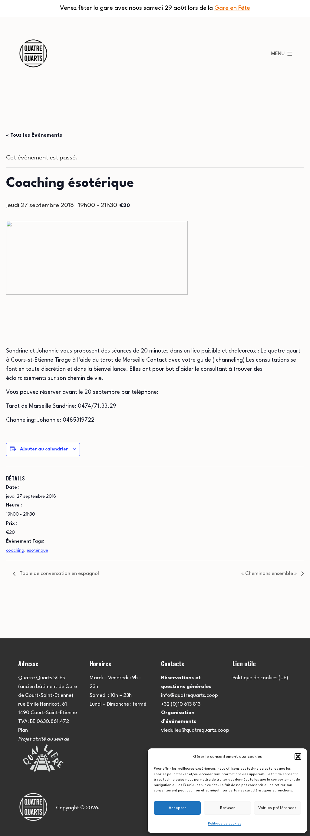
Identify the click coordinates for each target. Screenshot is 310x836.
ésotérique (37, 550)
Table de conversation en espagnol (58, 573)
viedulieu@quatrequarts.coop (195, 730)
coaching (15, 550)
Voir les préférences (277, 808)
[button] (298, 757)
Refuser (227, 808)
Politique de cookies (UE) (260, 678)
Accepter (177, 808)
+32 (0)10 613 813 (180, 704)
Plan (23, 730)
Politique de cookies (224, 823)
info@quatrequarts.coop (189, 695)
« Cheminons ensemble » (269, 573)
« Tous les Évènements (34, 135)
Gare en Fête (232, 8)
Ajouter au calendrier (44, 449)
